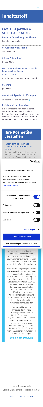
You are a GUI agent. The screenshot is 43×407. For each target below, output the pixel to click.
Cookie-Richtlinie (10, 185)
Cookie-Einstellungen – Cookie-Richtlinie (21, 390)
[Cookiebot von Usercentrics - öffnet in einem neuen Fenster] (30, 161)
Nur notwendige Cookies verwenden (21, 244)
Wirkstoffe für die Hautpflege (15, 100)
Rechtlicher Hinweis (22, 387)
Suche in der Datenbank (21, 338)
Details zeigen (29, 229)
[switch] (36, 205)
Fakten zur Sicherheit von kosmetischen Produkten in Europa (18, 147)
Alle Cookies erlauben (21, 237)
